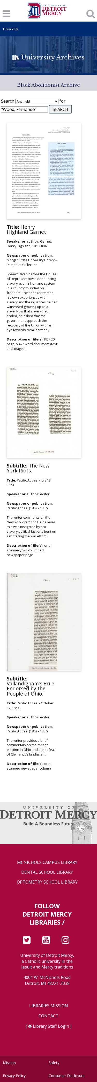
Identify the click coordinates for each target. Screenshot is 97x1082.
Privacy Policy (14, 1075)
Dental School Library (47, 872)
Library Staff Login (51, 1026)
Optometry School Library (47, 882)
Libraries (9, 29)
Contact (48, 1015)
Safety (54, 1062)
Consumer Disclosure (67, 1075)
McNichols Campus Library (47, 862)
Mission (9, 1062)
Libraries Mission (48, 1005)
